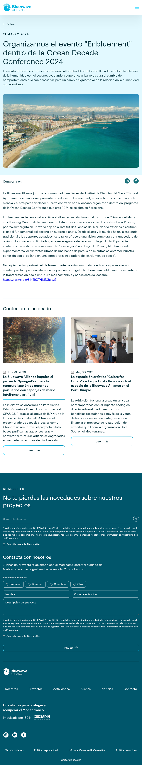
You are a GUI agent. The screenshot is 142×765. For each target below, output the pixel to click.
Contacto (130, 688)
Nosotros (11, 688)
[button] (137, 7)
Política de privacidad (46, 750)
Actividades (61, 688)
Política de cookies (126, 750)
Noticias (107, 688)
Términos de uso (14, 750)
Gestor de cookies (71, 759)
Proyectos (36, 688)
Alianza (86, 688)
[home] (17, 7)
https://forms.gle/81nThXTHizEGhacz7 (29, 279)
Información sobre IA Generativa (87, 750)
